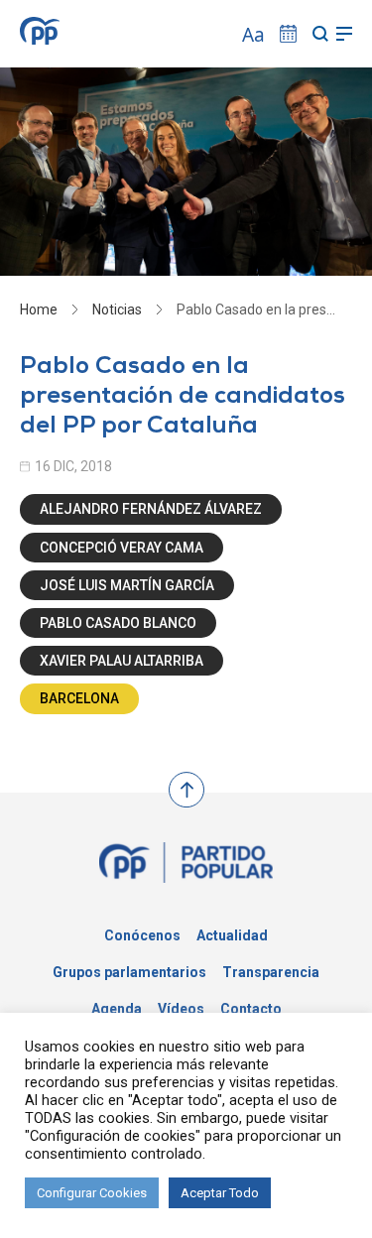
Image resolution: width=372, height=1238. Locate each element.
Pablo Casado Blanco (118, 623)
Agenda (116, 1009)
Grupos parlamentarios (129, 972)
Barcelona (79, 698)
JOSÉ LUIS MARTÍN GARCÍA (127, 585)
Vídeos (181, 1009)
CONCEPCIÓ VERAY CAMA (121, 548)
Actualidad (232, 935)
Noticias (117, 309)
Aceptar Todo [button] (220, 1192)
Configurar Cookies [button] (92, 1192)
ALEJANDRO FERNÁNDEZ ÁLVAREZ (151, 509)
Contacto (251, 1009)
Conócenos (142, 935)
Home (39, 309)
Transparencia (270, 972)
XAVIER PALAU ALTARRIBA (121, 661)
